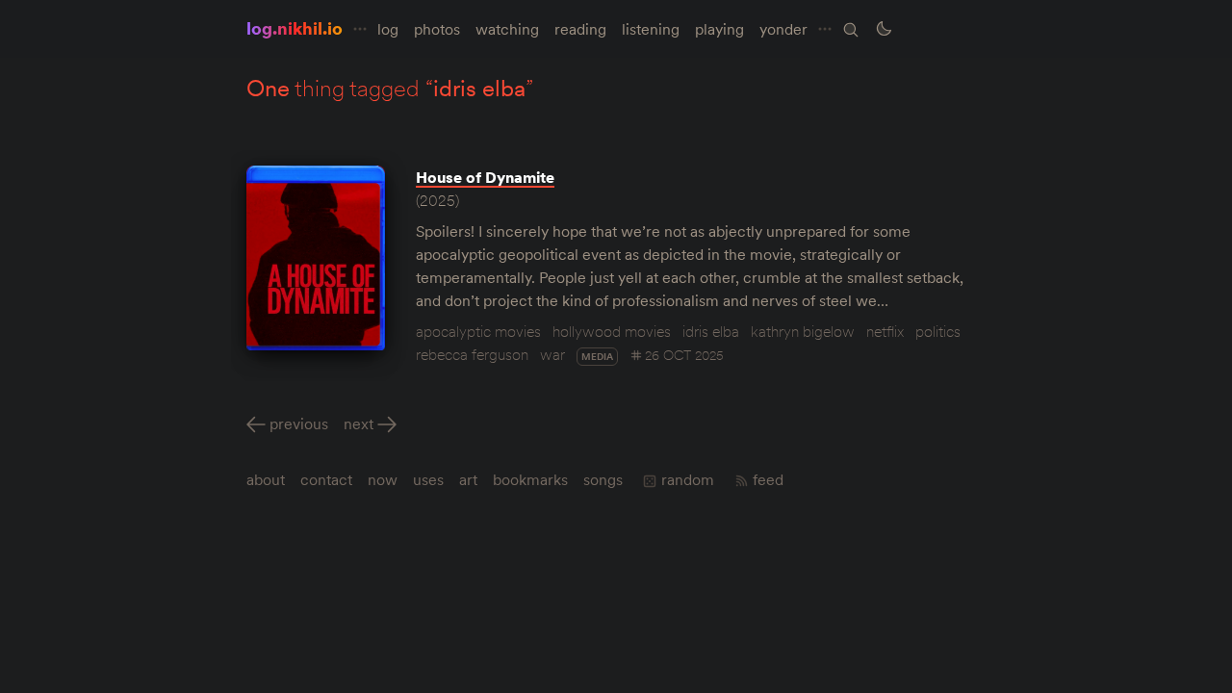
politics (938, 331)
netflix (885, 331)
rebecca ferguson (472, 354)
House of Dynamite (485, 177)
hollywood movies (611, 331)
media (597, 356)
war (552, 354)
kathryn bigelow (803, 331)
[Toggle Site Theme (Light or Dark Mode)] (883, 29)
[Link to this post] (315, 258)
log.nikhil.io (294, 28)
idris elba (710, 331)
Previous (299, 423)
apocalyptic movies (478, 331)
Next (358, 423)
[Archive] (851, 29)
